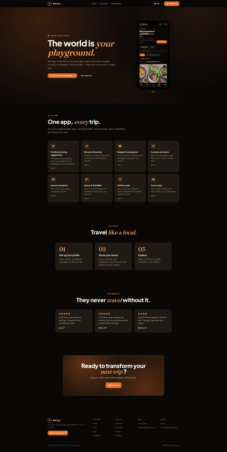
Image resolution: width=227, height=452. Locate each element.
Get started (170, 4)
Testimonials (116, 4)
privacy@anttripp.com (169, 427)
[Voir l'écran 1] (149, 91)
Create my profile (57, 433)
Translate (118, 427)
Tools (94, 4)
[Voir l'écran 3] (153, 91)
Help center (142, 423)
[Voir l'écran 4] (155, 91)
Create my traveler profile (61, 76)
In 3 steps (104, 4)
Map (94, 431)
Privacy (163, 423)
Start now (112, 385)
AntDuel (118, 435)
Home (95, 423)
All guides (96, 435)
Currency (118, 423)
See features (86, 76)
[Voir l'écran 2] (150, 91)
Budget (118, 431)
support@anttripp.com (147, 427)
